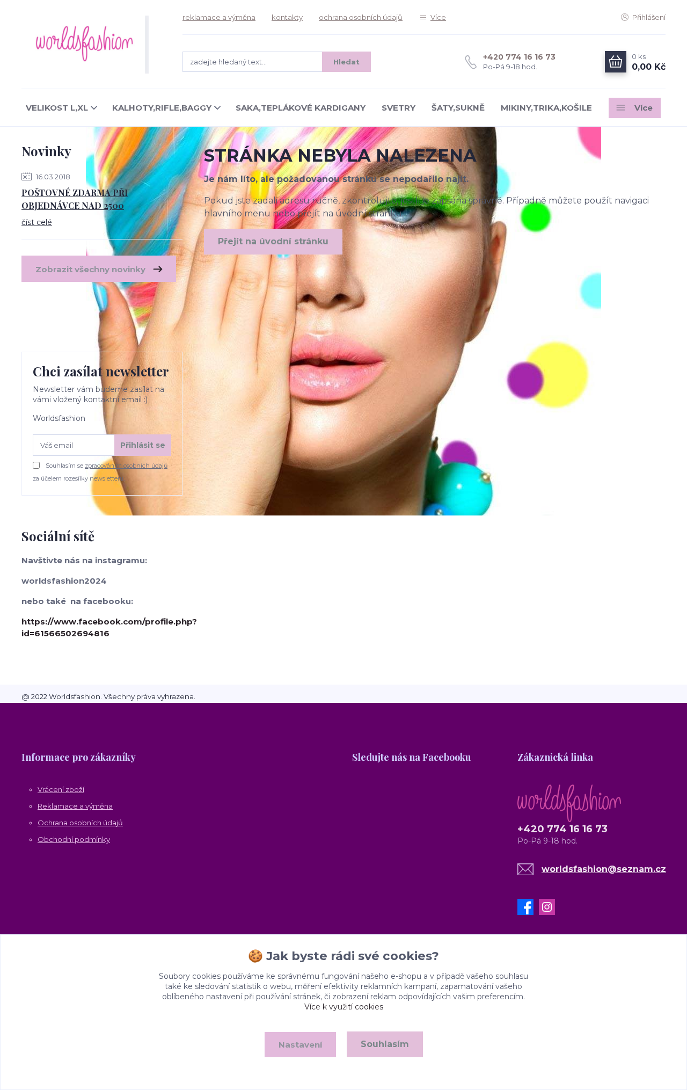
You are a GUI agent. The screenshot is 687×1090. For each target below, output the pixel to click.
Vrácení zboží (61, 789)
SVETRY (398, 108)
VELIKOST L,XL (57, 108)
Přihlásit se (142, 445)
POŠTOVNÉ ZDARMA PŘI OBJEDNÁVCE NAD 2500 (74, 199)
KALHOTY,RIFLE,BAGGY (161, 108)
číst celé (36, 222)
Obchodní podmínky (74, 839)
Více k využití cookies (343, 1007)
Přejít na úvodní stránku (273, 241)
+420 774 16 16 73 (519, 57)
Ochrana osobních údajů (80, 822)
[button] (261, 756)
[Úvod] (91, 45)
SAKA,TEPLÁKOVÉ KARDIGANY (301, 108)
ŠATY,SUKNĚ (458, 108)
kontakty (287, 17)
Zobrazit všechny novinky (90, 269)
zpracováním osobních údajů (126, 465)
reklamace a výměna (218, 17)
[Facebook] (528, 907)
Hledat (346, 61)
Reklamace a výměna (75, 806)
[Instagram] (549, 907)
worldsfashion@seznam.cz (604, 869)
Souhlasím (385, 1044)
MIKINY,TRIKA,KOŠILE (546, 108)
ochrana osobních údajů (361, 17)
